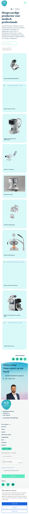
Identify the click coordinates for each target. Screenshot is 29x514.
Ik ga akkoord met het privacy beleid (11, 470)
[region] (14, 501)
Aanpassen (14, 507)
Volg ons (3, 480)
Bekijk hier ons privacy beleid (8, 467)
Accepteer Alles (14, 503)
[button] (13, 359)
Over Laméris (4, 424)
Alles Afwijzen (14, 511)
